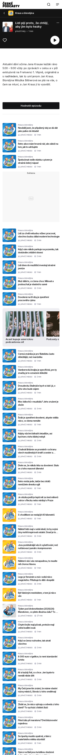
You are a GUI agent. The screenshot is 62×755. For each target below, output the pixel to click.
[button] (48, 4)
